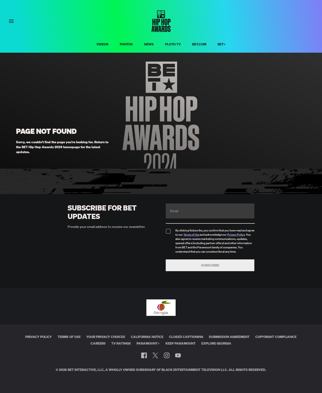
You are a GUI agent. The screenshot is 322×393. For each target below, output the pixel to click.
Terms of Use (191, 235)
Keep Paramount (180, 343)
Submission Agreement (229, 337)
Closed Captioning (186, 337)
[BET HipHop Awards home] (161, 30)
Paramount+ (148, 343)
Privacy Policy (236, 235)
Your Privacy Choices (105, 337)
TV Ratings (121, 343)
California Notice (147, 337)
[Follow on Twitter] (155, 355)
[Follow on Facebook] (144, 355)
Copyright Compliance (276, 337)
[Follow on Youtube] (178, 355)
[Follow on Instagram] (166, 355)
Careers (98, 343)
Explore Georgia (216, 343)
